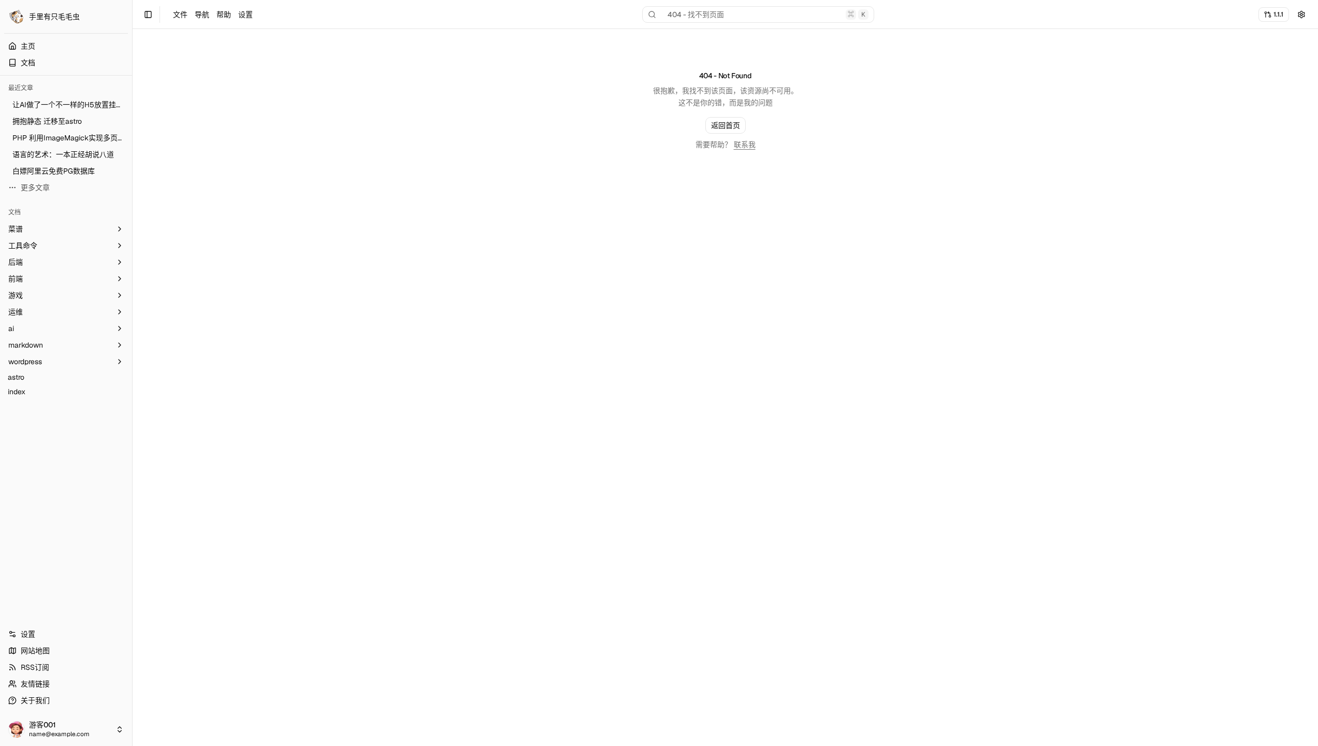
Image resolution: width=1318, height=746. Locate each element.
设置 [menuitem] (245, 14)
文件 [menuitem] (180, 14)
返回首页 (725, 125)
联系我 (745, 144)
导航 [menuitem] (202, 14)
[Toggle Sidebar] (132, 373)
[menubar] (212, 14)
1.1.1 (1278, 14)
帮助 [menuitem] (223, 14)
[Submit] (1301, 14)
